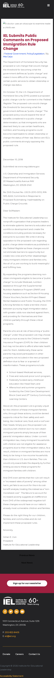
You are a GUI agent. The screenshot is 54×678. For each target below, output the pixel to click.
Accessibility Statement (11, 676)
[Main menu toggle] (48, 5)
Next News (27, 562)
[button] (27, 583)
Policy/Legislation (35, 53)
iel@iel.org (10, 636)
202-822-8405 (12, 632)
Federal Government (15, 53)
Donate (6, 654)
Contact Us (34, 654)
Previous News (26, 555)
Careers (19, 654)
